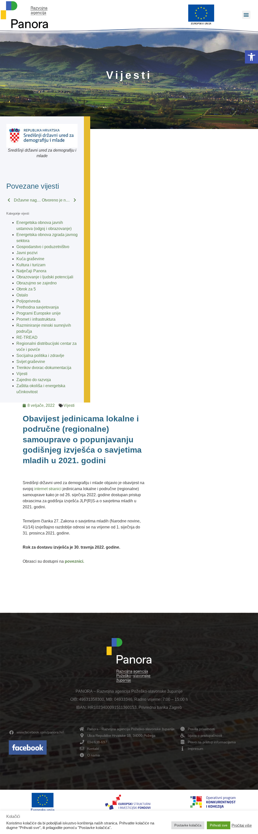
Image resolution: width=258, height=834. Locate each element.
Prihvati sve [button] (218, 825)
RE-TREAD (27, 337)
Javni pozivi (27, 253)
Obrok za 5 (26, 289)
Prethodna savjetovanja (37, 307)
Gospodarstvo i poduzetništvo (42, 247)
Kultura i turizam (30, 265)
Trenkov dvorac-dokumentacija (43, 367)
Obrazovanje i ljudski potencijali (44, 277)
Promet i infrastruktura (35, 319)
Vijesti (21, 374)
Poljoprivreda (28, 301)
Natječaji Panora (31, 271)
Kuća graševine (30, 259)
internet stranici (47, 489)
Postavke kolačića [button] (187, 825)
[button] (251, 56)
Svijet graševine (30, 361)
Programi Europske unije (38, 313)
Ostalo (22, 295)
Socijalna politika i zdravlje (40, 355)
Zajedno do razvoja (33, 380)
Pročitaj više (242, 825)
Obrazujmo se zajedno (36, 283)
